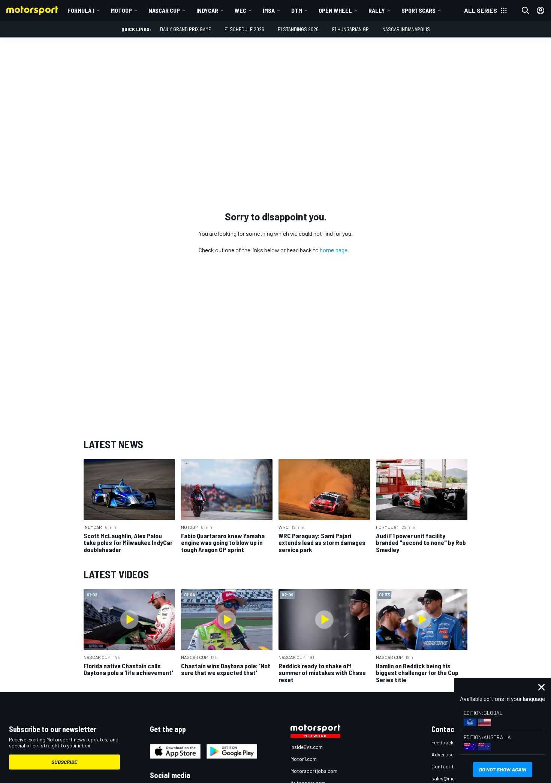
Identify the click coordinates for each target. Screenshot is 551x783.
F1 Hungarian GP (350, 29)
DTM (296, 10)
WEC (240, 10)
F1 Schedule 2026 (244, 29)
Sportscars (418, 10)
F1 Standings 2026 (298, 29)
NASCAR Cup (164, 10)
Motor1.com (303, 759)
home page (333, 249)
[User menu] (540, 10)
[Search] (525, 10)
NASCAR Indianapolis (406, 29)
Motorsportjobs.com (313, 771)
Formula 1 (80, 10)
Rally (376, 10)
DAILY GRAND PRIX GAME (185, 29)
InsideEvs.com (306, 747)
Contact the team (451, 766)
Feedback (442, 742)
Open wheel (335, 10)
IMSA (269, 10)
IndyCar (207, 10)
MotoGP (121, 10)
